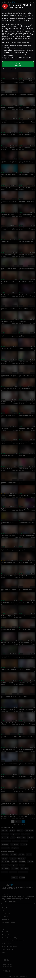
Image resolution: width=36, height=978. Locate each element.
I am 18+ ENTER (18, 64)
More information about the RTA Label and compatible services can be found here (16, 38)
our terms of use (28, 68)
